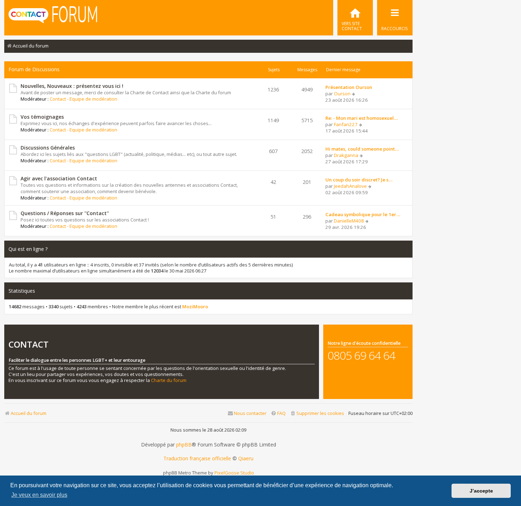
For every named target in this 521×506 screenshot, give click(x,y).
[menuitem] (355, 17)
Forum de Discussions (34, 69)
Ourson (342, 93)
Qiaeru (245, 458)
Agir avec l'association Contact (59, 178)
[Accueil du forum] (53, 17)
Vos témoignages (42, 116)
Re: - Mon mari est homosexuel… (361, 118)
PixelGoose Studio (234, 473)
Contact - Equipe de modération (83, 99)
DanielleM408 (349, 221)
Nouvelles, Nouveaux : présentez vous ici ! (72, 86)
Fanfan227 (346, 124)
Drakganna (346, 155)
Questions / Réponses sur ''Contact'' (65, 213)
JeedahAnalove (350, 186)
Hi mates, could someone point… (362, 149)
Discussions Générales (48, 147)
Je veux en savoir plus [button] (39, 495)
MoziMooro (195, 307)
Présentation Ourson (348, 87)
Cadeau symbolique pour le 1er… (362, 214)
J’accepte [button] (481, 491)
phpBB (184, 445)
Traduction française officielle (197, 458)
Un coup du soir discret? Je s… (358, 179)
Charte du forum (168, 380)
